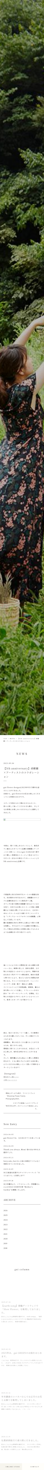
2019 (5, 1243)
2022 (5, 1229)
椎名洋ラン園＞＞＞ (11, 1077)
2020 (5, 1239)
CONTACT (34, 1467)
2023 (5, 1224)
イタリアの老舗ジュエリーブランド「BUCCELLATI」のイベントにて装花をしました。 (21, 1106)
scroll (41, 727)
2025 (5, 1215)
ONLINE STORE (13, 1467)
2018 (5, 1248)
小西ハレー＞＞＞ (10, 1080)
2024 (5, 1220)
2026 (5, 1210)
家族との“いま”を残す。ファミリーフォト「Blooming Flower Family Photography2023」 (20, 1096)
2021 (5, 1234)
